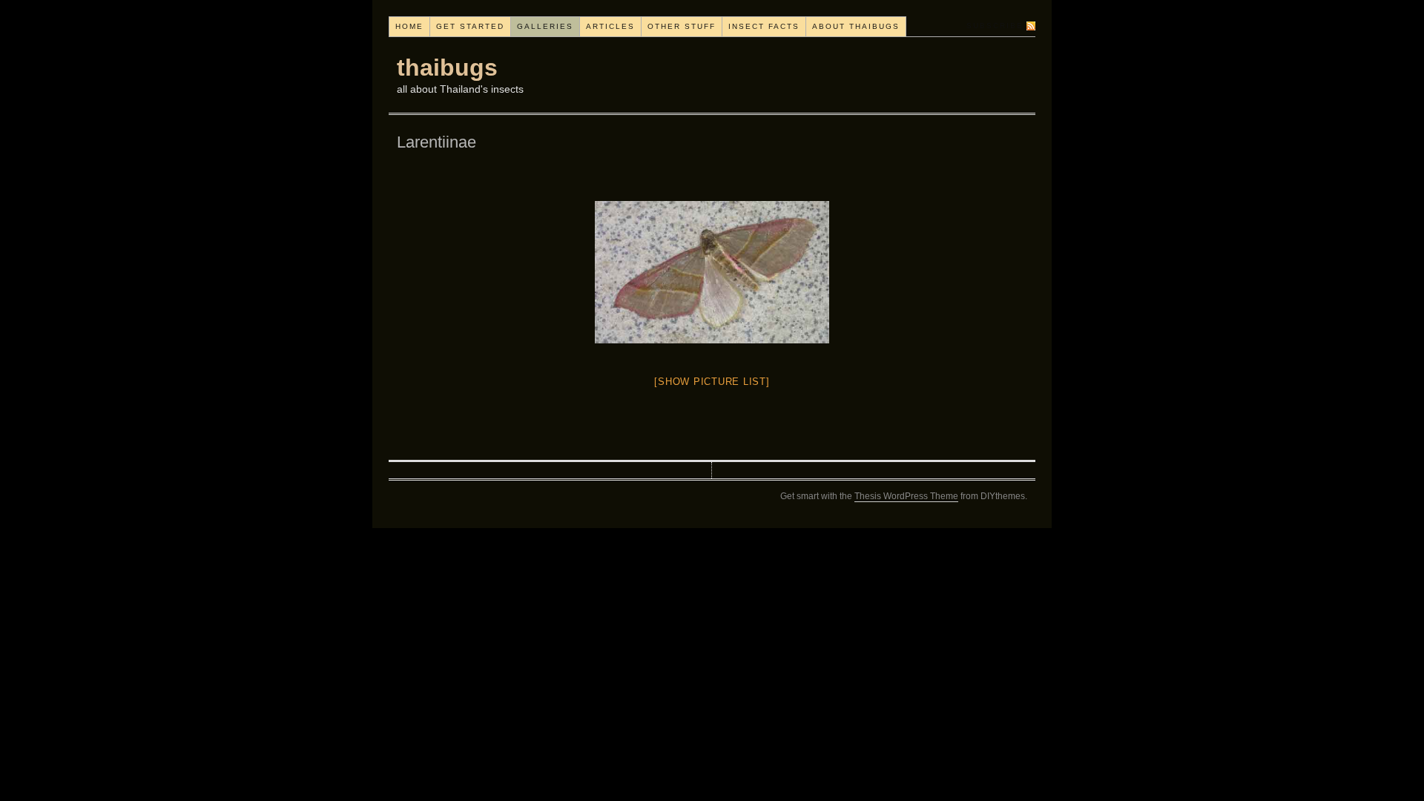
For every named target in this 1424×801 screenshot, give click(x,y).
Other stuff (681, 26)
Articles (610, 26)
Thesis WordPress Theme (906, 496)
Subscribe (995, 26)
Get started (470, 26)
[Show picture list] (711, 381)
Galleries (545, 26)
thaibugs (447, 67)
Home (409, 26)
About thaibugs (856, 26)
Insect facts (764, 26)
